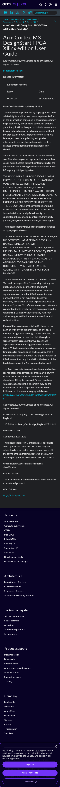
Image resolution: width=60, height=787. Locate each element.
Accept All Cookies (30, 773)
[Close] (55, 746)
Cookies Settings (30, 781)
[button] (5, 12)
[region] (30, 765)
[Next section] (53, 21)
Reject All (30, 764)
